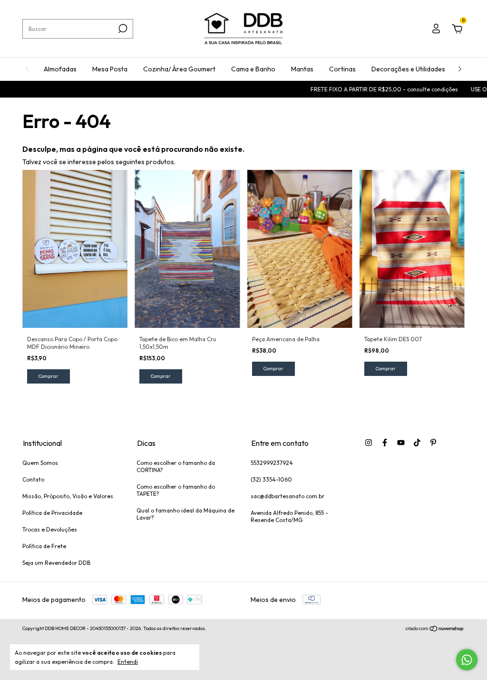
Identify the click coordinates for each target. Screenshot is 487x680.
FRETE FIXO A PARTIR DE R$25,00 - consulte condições (373, 89)
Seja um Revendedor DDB (56, 562)
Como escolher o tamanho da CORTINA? (175, 466)
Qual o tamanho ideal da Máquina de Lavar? (185, 514)
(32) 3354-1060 (271, 479)
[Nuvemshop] (435, 629)
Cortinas (342, 69)
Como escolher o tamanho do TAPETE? (175, 490)
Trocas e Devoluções (49, 529)
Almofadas (60, 69)
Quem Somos (40, 462)
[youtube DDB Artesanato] (401, 442)
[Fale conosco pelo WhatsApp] (466, 659)
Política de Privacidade (52, 512)
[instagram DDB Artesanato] (368, 442)
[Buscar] (122, 28)
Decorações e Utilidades (408, 69)
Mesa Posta (109, 69)
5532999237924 (272, 462)
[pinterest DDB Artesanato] (433, 442)
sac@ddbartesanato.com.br (287, 496)
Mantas (302, 69)
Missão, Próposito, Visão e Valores (67, 496)
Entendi (127, 661)
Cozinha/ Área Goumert (179, 69)
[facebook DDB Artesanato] (385, 442)
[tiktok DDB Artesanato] (417, 442)
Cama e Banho (253, 69)
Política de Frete (44, 546)
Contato (33, 479)
